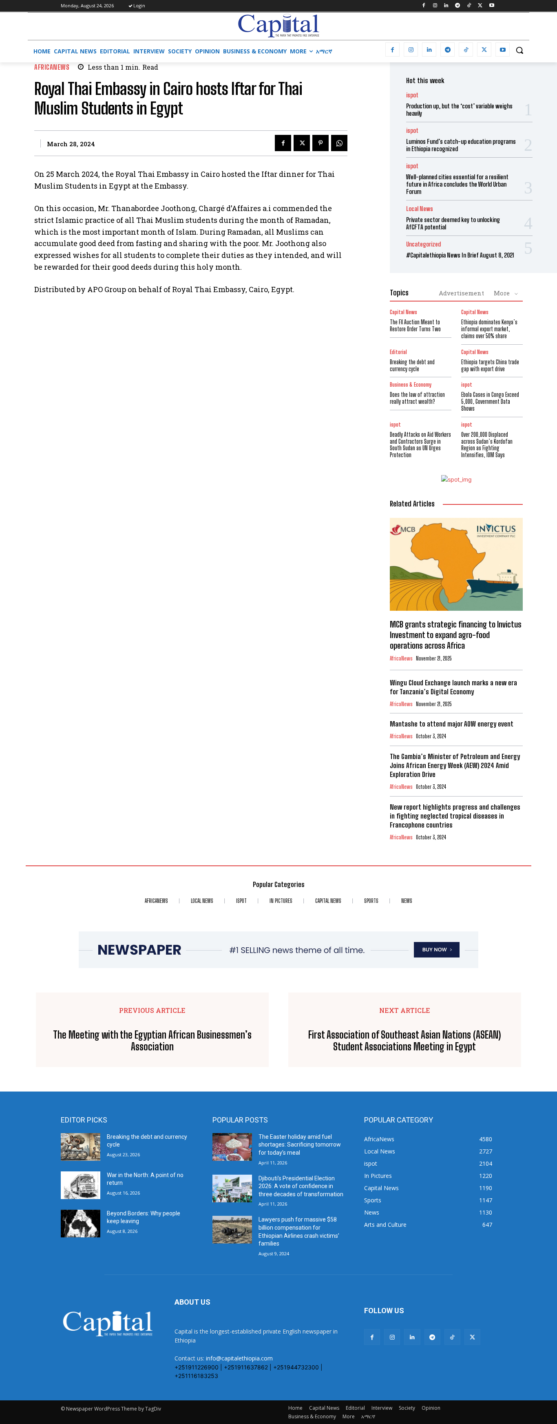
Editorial (398, 352)
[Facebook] (423, 6)
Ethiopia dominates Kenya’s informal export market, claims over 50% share (489, 329)
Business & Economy (410, 384)
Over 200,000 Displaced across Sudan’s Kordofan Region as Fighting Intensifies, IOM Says (487, 444)
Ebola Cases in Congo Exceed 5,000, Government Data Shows (490, 401)
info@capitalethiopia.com (239, 1358)
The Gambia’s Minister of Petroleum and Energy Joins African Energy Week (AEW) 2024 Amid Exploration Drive (455, 765)
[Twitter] (480, 6)
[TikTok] (469, 6)
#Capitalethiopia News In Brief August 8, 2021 (460, 255)
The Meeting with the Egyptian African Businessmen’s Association (152, 1040)
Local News (419, 209)
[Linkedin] (446, 6)
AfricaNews (51, 67)
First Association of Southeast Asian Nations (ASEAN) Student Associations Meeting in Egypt (404, 1040)
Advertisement (461, 293)
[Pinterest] (320, 143)
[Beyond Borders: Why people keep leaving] (80, 1223)
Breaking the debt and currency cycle (412, 365)
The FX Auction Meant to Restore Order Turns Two (415, 325)
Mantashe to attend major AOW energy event (451, 724)
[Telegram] (457, 6)
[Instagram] (435, 6)
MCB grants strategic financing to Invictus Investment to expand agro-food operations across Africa (456, 634)
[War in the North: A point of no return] (80, 1185)
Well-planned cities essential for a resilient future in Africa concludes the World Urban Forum (457, 184)
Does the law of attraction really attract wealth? (417, 398)
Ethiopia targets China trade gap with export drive (490, 365)
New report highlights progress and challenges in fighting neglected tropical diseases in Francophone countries (455, 816)
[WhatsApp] (339, 143)
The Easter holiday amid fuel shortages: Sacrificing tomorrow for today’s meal (300, 1144)
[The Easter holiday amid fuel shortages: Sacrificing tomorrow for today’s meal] (232, 1147)
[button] (519, 50)
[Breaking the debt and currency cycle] (80, 1147)
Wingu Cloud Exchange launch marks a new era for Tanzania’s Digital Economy (453, 687)
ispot (412, 95)
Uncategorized (423, 244)
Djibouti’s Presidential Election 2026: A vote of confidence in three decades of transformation (301, 1186)
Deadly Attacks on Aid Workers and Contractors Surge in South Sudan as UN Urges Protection (420, 444)
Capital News (403, 312)
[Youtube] (491, 6)
